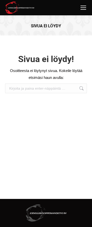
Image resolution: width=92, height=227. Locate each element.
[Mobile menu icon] (83, 7)
